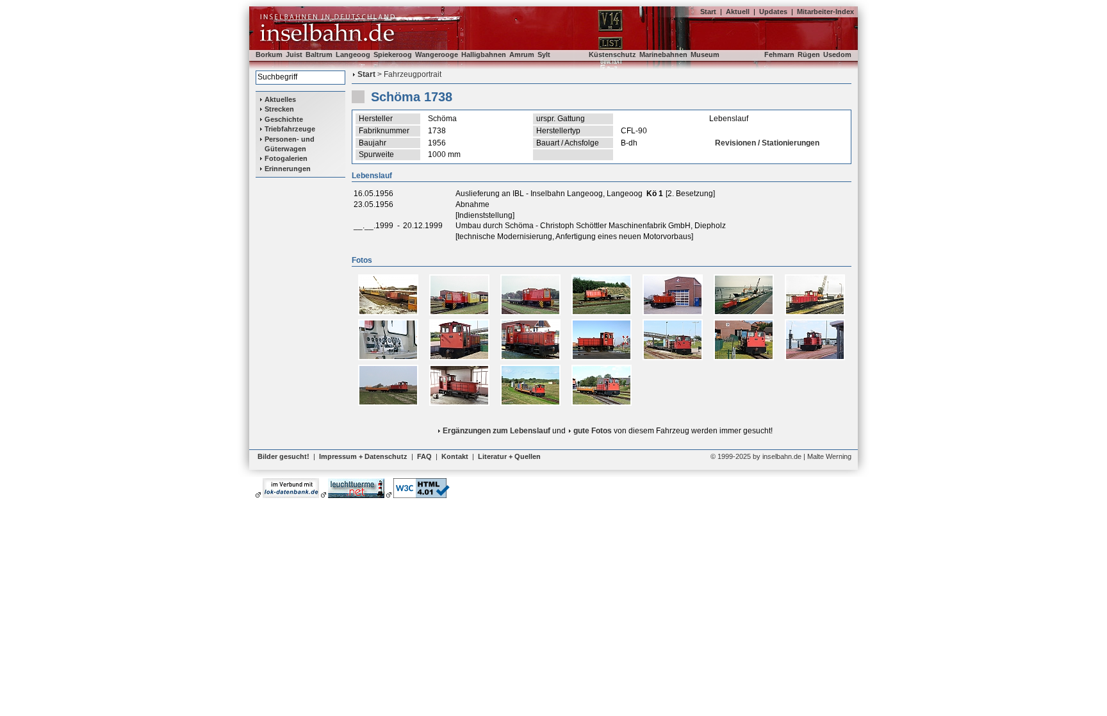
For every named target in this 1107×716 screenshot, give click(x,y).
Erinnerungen (288, 168)
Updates (773, 11)
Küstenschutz (612, 54)
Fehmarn (779, 54)
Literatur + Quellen (509, 456)
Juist (294, 54)
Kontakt (454, 456)
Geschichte (284, 119)
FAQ (424, 456)
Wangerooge (436, 54)
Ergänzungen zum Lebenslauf (496, 430)
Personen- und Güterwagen (290, 144)
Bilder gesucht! (283, 456)
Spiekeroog (392, 54)
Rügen (809, 54)
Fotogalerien (286, 158)
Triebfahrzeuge (290, 129)
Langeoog (353, 54)
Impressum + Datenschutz (363, 456)
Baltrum (319, 54)
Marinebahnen (663, 54)
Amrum (521, 54)
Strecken (279, 109)
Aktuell (738, 11)
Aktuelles (280, 99)
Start (708, 11)
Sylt (543, 54)
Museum (705, 54)
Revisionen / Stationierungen (767, 142)
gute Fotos (592, 430)
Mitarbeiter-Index (825, 11)
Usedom (837, 54)
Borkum (269, 54)
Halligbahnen (483, 54)
